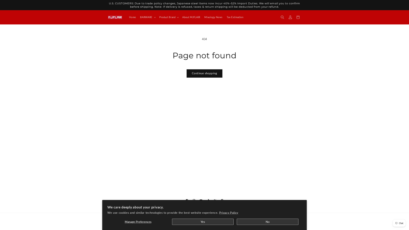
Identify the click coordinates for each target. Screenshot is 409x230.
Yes (203, 221)
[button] (147, 17)
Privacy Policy (228, 212)
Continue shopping (204, 73)
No (268, 221)
